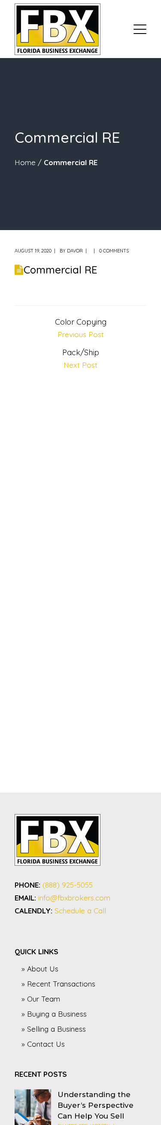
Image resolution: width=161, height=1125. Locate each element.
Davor (75, 251)
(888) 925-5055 (68, 884)
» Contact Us (43, 1043)
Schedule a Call (80, 910)
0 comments (114, 251)
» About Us (39, 968)
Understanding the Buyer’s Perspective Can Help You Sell (96, 1105)
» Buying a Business (54, 1013)
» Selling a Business (53, 1028)
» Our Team (40, 998)
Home (25, 162)
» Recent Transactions (58, 983)
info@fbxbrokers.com (74, 897)
